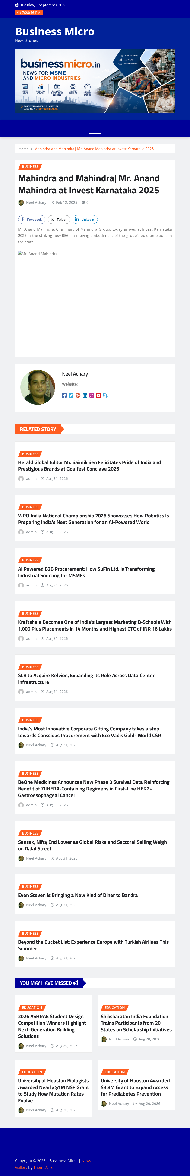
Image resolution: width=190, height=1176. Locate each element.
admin (31, 478)
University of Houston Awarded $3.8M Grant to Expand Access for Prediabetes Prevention (135, 1087)
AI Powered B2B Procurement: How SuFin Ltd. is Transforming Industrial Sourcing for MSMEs (86, 572)
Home (24, 148)
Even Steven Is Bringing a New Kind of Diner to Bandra (78, 895)
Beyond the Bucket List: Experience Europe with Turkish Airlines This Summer (93, 945)
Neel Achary (36, 202)
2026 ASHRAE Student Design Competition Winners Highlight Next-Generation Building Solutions (52, 1026)
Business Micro (55, 31)
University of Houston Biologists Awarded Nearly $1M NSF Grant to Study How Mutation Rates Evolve (53, 1090)
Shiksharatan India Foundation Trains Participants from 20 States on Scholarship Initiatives (136, 1022)
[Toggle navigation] (95, 129)
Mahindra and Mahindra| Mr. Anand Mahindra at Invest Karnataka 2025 (94, 148)
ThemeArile (43, 1167)
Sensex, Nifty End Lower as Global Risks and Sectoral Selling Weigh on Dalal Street (92, 845)
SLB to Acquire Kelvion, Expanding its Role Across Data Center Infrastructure (86, 678)
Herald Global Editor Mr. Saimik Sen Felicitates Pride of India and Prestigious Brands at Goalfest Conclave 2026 (89, 465)
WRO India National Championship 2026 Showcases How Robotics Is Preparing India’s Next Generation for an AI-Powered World (93, 519)
